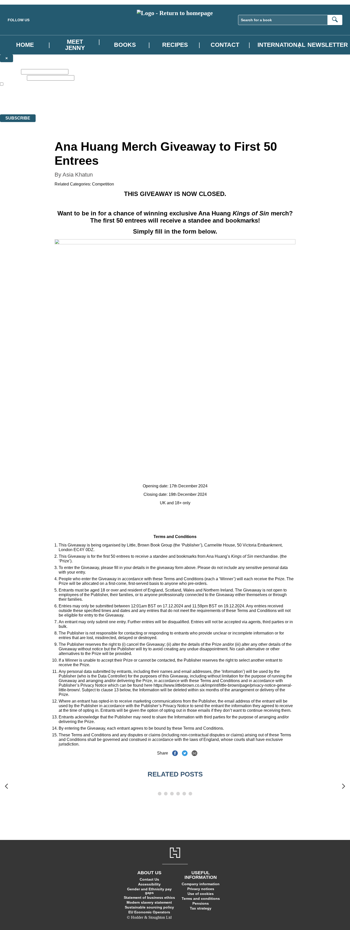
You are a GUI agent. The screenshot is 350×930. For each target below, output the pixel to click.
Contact (225, 45)
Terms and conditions (201, 898)
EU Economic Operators (149, 912)
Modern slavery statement (149, 902)
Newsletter (327, 45)
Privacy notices (200, 889)
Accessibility (149, 884)
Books (125, 45)
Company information (201, 884)
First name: (10, 71)
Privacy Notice (101, 103)
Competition (103, 184)
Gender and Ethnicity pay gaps (149, 891)
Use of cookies (201, 894)
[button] (6, 786)
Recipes (175, 45)
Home (25, 45)
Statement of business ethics (149, 897)
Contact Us (149, 879)
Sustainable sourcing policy (149, 907)
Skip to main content (16, 2)
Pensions (200, 903)
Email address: (13, 77)
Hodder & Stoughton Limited (60, 98)
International (281, 45)
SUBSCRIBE (17, 118)
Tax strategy (200, 908)
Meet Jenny (75, 45)
